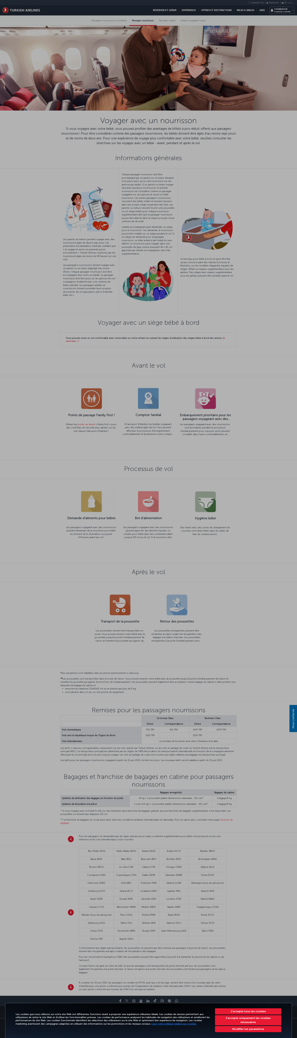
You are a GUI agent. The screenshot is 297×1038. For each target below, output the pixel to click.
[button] (248, 1029)
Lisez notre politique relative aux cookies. (174, 1023)
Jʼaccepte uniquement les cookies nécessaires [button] (248, 1020)
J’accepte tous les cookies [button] (248, 1011)
